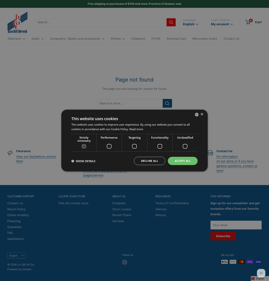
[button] (83, 161)
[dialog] (134, 140)
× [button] (201, 114)
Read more (136, 129)
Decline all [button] (149, 161)
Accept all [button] (183, 161)
